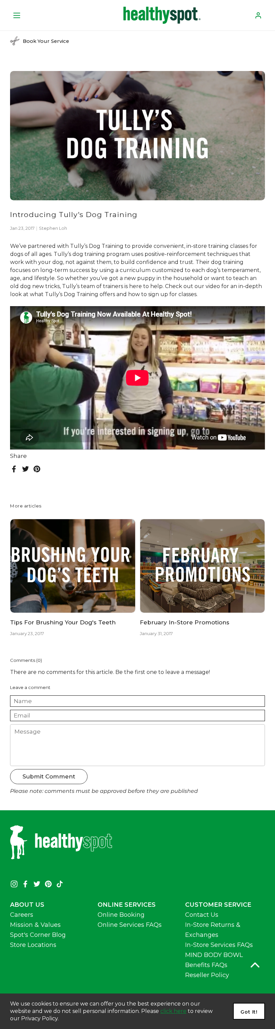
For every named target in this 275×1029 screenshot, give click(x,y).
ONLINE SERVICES (127, 904)
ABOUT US (27, 904)
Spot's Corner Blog (38, 935)
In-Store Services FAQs (219, 945)
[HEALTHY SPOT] (162, 15)
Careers (21, 914)
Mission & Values (35, 925)
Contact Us (201, 914)
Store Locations (33, 945)
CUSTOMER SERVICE (218, 904)
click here (173, 1011)
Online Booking (121, 914)
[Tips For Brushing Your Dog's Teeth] (72, 566)
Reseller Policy (207, 975)
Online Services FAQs (130, 925)
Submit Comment (48, 776)
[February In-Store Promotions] (202, 566)
